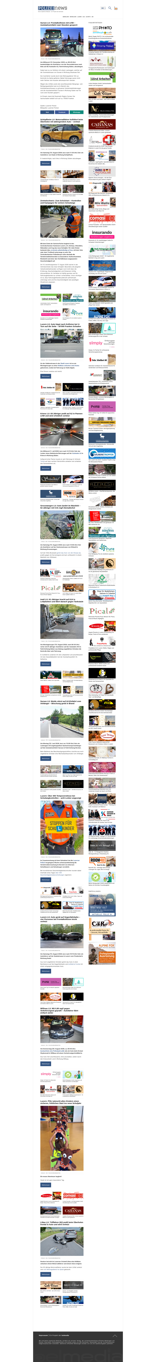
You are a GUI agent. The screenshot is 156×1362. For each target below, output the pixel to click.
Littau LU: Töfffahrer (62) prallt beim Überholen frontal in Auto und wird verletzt (61, 1223)
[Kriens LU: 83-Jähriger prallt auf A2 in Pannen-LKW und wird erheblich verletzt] (62, 431)
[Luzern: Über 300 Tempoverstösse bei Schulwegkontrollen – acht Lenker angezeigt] (62, 828)
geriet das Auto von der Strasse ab (69, 553)
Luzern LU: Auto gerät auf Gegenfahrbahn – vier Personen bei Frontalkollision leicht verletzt (60, 919)
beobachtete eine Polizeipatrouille (52, 1051)
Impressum (43, 1335)
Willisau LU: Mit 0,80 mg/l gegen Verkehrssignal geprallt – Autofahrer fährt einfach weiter (59, 1010)
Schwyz (88, 16)
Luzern (79, 16)
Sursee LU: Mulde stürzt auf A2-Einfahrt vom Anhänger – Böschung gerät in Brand (60, 702)
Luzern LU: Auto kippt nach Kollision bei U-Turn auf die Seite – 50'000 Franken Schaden (60, 325)
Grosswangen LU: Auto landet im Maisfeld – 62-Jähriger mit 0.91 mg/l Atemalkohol (60, 507)
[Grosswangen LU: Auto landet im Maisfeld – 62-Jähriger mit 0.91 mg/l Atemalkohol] (62, 524)
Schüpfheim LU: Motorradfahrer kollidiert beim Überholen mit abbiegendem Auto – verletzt (61, 120)
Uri (92, 16)
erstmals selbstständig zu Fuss (62, 250)
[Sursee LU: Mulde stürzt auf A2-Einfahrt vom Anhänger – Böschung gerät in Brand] (62, 722)
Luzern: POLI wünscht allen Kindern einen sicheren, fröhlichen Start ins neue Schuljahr (60, 1102)
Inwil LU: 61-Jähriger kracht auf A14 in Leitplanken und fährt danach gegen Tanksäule (61, 600)
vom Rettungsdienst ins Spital (53, 1269)
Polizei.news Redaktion (54, 58)
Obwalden (66, 16)
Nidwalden (73, 16)
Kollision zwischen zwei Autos (68, 365)
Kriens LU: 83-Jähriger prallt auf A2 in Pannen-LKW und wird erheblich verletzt (61, 415)
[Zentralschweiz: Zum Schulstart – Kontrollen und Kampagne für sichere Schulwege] (62, 221)
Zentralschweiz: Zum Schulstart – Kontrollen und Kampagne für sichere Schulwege (60, 202)
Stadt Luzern (65, 363)
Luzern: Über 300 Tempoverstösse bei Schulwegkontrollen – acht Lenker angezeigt (60, 797)
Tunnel (42, 461)
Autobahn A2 (77, 453)
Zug (84, 16)
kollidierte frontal (74, 964)
